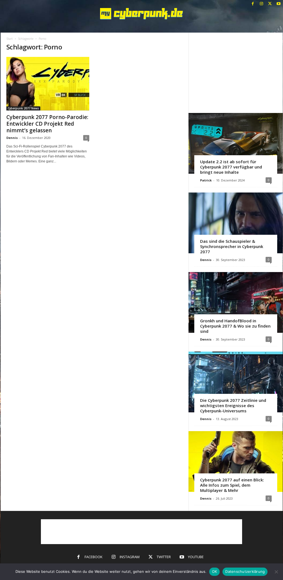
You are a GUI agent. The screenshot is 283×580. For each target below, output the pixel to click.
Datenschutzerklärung (245, 571)
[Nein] (276, 571)
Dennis (12, 138)
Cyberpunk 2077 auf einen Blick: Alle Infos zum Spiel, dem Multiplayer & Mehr (232, 485)
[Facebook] (253, 4)
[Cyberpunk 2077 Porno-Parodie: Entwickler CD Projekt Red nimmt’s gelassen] (47, 83)
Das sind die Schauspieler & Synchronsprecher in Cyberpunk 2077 (231, 246)
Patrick (206, 180)
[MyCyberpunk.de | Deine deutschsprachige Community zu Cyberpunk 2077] (142, 13)
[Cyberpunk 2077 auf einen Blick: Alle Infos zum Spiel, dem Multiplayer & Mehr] (235, 461)
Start (9, 39)
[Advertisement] (235, 72)
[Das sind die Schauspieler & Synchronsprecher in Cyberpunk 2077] (235, 223)
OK (214, 571)
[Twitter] (270, 4)
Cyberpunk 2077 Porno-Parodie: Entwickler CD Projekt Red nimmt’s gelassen (47, 124)
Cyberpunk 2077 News (23, 108)
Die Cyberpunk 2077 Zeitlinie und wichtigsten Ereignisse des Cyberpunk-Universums (233, 405)
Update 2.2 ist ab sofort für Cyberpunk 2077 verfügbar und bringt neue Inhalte (231, 167)
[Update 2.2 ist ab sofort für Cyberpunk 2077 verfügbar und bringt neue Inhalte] (235, 143)
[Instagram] (261, 4)
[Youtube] (278, 4)
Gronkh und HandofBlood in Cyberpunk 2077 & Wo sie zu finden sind (235, 326)
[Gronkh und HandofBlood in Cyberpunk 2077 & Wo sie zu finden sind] (235, 302)
